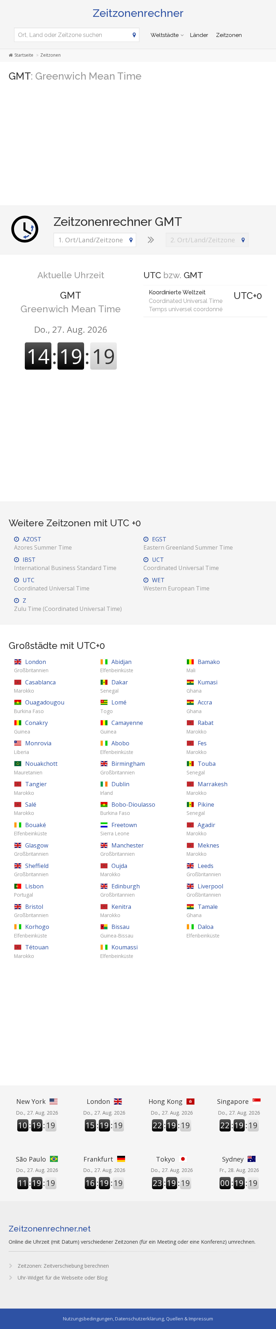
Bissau (116, 931)
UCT (181, 564)
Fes (197, 747)
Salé (25, 808)
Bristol (31, 911)
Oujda (113, 870)
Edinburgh (120, 890)
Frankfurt (98, 1159)
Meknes (203, 849)
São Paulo (31, 1159)
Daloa (203, 931)
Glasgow (31, 849)
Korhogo (31, 931)
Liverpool (205, 890)
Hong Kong (165, 1101)
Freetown (118, 829)
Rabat (200, 727)
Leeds (204, 870)
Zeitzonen (229, 35)
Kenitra (115, 911)
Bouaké (30, 829)
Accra (199, 706)
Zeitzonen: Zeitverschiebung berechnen (62, 1265)
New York (31, 1101)
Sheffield (31, 870)
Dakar (114, 686)
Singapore (233, 1101)
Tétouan (31, 951)
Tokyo (165, 1159)
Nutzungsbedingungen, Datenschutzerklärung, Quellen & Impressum (138, 1318)
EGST (188, 543)
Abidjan (116, 666)
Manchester (122, 849)
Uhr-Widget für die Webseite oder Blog (61, 1277)
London (31, 666)
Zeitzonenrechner (138, 13)
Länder (199, 35)
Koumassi (119, 951)
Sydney (233, 1159)
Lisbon (28, 890)
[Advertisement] (138, 144)
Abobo (116, 747)
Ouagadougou (39, 706)
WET (176, 584)
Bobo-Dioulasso (127, 808)
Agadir (201, 829)
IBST (65, 564)
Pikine (200, 808)
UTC (51, 584)
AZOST (43, 543)
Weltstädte (165, 35)
